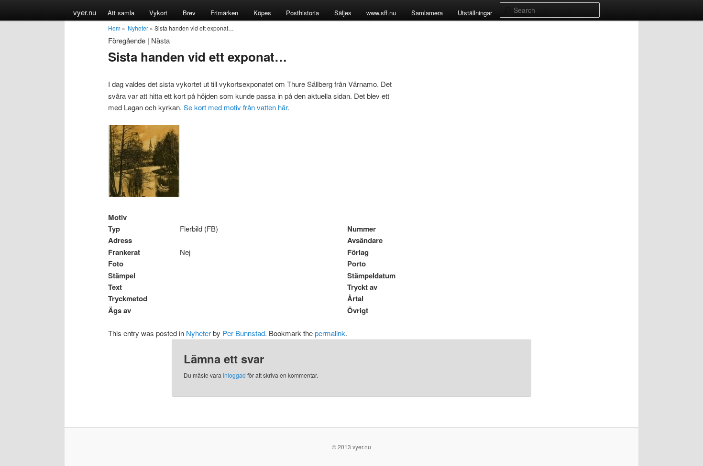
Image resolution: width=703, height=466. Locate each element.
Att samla (121, 12)
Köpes (262, 12)
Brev (189, 12)
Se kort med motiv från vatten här (235, 107)
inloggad (234, 375)
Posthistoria (302, 12)
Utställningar (475, 12)
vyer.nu (84, 12)
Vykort (158, 12)
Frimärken (224, 12)
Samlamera (427, 12)
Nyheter (138, 28)
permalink (330, 333)
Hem (114, 28)
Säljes (343, 12)
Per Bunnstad (243, 333)
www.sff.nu (381, 12)
